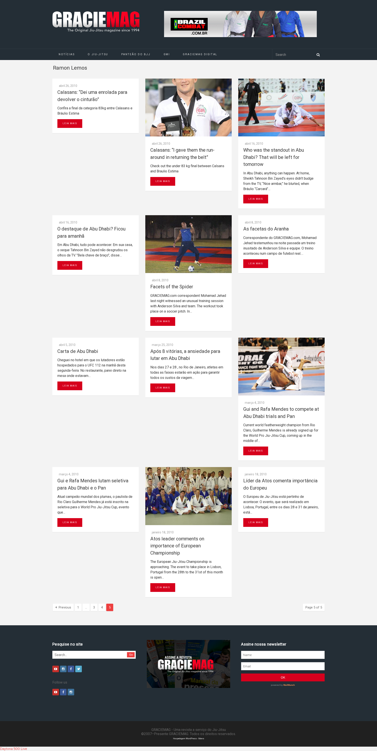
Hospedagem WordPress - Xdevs (188, 738)
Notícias (67, 54)
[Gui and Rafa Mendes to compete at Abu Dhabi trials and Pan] (281, 366)
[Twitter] (78, 669)
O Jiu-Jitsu (98, 54)
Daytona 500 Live (13, 749)
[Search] (318, 54)
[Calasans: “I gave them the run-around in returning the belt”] (188, 107)
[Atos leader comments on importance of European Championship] (188, 496)
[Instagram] (63, 669)
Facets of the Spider (171, 286)
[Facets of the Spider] (188, 244)
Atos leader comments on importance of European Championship (177, 546)
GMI (167, 54)
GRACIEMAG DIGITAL (200, 54)
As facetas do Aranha (266, 229)
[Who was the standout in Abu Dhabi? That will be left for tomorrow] (281, 107)
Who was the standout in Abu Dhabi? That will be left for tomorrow (273, 157)
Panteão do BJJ (136, 54)
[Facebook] (71, 669)
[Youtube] (55, 669)
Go (131, 654)
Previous (65, 607)
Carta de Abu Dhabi (77, 351)
